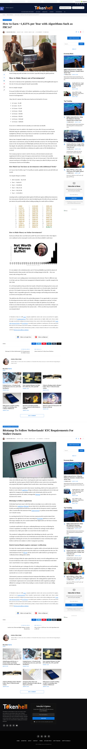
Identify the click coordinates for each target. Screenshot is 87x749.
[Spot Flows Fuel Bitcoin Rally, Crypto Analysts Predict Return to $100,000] (32, 398)
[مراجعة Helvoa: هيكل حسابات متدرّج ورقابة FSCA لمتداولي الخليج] (67, 93)
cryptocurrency (35, 510)
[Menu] (3, 8)
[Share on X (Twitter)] (78, 32)
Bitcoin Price (47, 740)
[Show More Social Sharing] (83, 32)
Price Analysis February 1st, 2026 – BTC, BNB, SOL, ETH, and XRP (31, 386)
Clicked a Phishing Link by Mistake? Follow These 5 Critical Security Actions (52, 387)
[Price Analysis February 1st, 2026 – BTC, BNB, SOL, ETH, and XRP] (32, 377)
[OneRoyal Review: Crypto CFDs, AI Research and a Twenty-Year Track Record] (67, 84)
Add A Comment (32, 415)
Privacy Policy (73, 203)
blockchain (40, 518)
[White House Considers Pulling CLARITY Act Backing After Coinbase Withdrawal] (12, 398)
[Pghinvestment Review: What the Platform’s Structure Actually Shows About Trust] (74, 62)
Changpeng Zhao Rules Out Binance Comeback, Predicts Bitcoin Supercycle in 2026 (32, 683)
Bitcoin (25, 552)
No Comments (39, 32)
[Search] (83, 4)
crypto (24, 316)
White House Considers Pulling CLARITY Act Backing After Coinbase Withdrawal (11, 407)
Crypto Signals (66, 740)
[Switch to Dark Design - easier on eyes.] (82, 3)
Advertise (23, 740)
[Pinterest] (4, 83)
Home (18, 740)
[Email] (4, 87)
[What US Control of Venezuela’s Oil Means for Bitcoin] (52, 398)
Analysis (44, 11)
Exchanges (59, 11)
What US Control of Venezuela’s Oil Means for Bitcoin (52, 406)
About (29, 740)
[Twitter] (4, 77)
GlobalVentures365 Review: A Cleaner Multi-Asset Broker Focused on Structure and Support (11, 663)
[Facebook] (4, 74)
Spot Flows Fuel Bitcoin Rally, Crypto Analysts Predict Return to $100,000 (31, 407)
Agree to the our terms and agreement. (44, 721)
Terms (41, 740)
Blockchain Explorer (28, 11)
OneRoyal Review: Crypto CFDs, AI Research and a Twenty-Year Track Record (78, 85)
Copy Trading (56, 740)
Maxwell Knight (68, 74)
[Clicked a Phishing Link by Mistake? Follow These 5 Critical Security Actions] (52, 377)
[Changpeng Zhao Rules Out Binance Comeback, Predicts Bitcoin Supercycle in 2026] (32, 674)
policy (47, 721)
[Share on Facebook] (76, 32)
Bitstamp (37, 494)
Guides (52, 11)
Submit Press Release (74, 38)
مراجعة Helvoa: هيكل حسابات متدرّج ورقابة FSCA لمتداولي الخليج (77, 93)
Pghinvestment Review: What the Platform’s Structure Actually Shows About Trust (74, 71)
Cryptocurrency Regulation (10, 426)
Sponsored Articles (16, 323)
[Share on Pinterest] (81, 32)
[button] (2, 8)
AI (64, 11)
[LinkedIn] (4, 80)
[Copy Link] (4, 90)
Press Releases (25, 323)
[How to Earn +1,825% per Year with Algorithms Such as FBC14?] (32, 51)
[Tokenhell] (43, 8)
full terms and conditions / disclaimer (21, 329)
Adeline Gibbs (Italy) (11, 32)
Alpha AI (74, 49)
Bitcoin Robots (7, 19)
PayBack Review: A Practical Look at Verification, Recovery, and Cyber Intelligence (12, 387)
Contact (35, 740)
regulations (25, 490)
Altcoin (38, 11)
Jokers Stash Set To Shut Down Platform (44, 351)
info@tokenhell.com (21, 319)
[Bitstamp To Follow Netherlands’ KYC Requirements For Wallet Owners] (32, 458)
